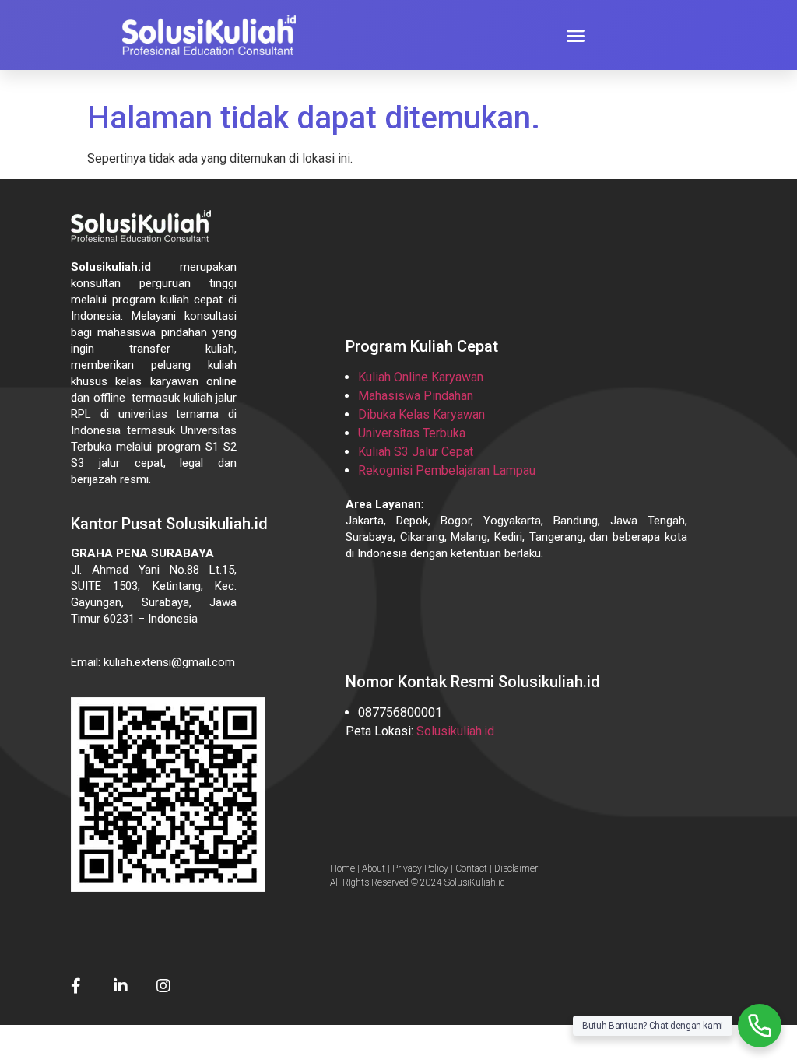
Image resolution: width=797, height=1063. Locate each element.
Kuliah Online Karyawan (420, 377)
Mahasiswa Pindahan (415, 395)
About (373, 868)
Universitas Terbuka (411, 433)
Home (342, 868)
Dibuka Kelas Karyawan (421, 414)
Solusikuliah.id (455, 731)
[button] (576, 35)
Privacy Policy (420, 868)
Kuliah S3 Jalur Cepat (415, 451)
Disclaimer (516, 868)
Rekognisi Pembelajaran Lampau (446, 470)
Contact (471, 868)
